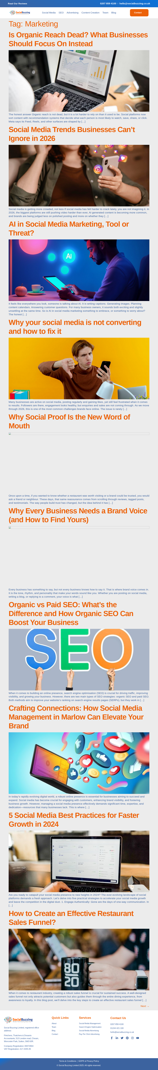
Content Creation (90, 12)
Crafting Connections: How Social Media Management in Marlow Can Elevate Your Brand (76, 717)
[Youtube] (137, 1038)
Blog (113, 12)
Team (105, 12)
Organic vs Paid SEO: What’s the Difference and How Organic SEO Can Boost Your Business (71, 614)
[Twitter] (122, 1038)
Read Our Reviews (17, 3)
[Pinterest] (127, 1038)
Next (145, 1006)
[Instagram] (132, 1038)
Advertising (73, 12)
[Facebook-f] (111, 1038)
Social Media (49, 12)
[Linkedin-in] (117, 1038)
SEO (61, 12)
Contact (138, 13)
